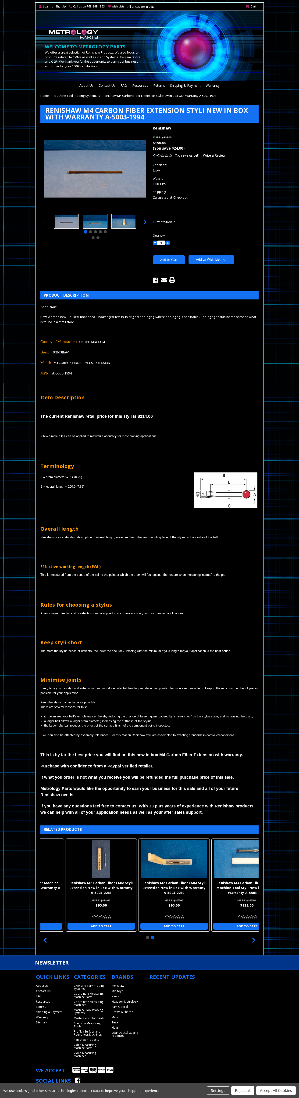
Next (145, 222)
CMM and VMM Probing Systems (89, 987)
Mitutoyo (117, 991)
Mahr (115, 1017)
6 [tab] (93, 238)
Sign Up (61, 6)
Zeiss (115, 996)
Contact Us (107, 85)
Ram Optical (120, 1007)
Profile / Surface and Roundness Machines (88, 1033)
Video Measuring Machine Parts (85, 1046)
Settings (218, 1090)
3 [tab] (95, 232)
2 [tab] (90, 232)
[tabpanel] (66, 222)
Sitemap (41, 1022)
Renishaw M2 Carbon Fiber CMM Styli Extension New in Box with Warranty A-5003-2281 (77, 888)
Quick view (77, 859)
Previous (45, 222)
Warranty (213, 85)
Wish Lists (118, 6)
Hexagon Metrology (125, 1002)
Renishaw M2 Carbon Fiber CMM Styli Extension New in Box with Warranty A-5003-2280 (150, 888)
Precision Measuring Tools (87, 1024)
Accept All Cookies (276, 1090)
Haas (115, 1028)
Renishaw (118, 986)
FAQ (124, 85)
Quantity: (159, 235)
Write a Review (214, 155)
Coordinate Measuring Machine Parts (88, 995)
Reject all (243, 1090)
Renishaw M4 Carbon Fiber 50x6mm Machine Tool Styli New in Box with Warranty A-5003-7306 (222, 888)
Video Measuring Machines (85, 1054)
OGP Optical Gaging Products (125, 1034)
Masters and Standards (89, 1018)
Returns (159, 85)
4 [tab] (100, 232)
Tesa (115, 1022)
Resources (140, 85)
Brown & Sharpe (122, 1012)
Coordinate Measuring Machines (88, 1003)
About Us (86, 85)
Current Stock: (164, 222)
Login (46, 6)
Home (44, 96)
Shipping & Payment (185, 85)
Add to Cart (77, 926)
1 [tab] (85, 232)
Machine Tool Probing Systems (75, 96)
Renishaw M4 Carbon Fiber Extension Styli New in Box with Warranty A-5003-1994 (159, 96)
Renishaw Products (86, 1040)
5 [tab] (105, 232)
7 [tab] (98, 238)
